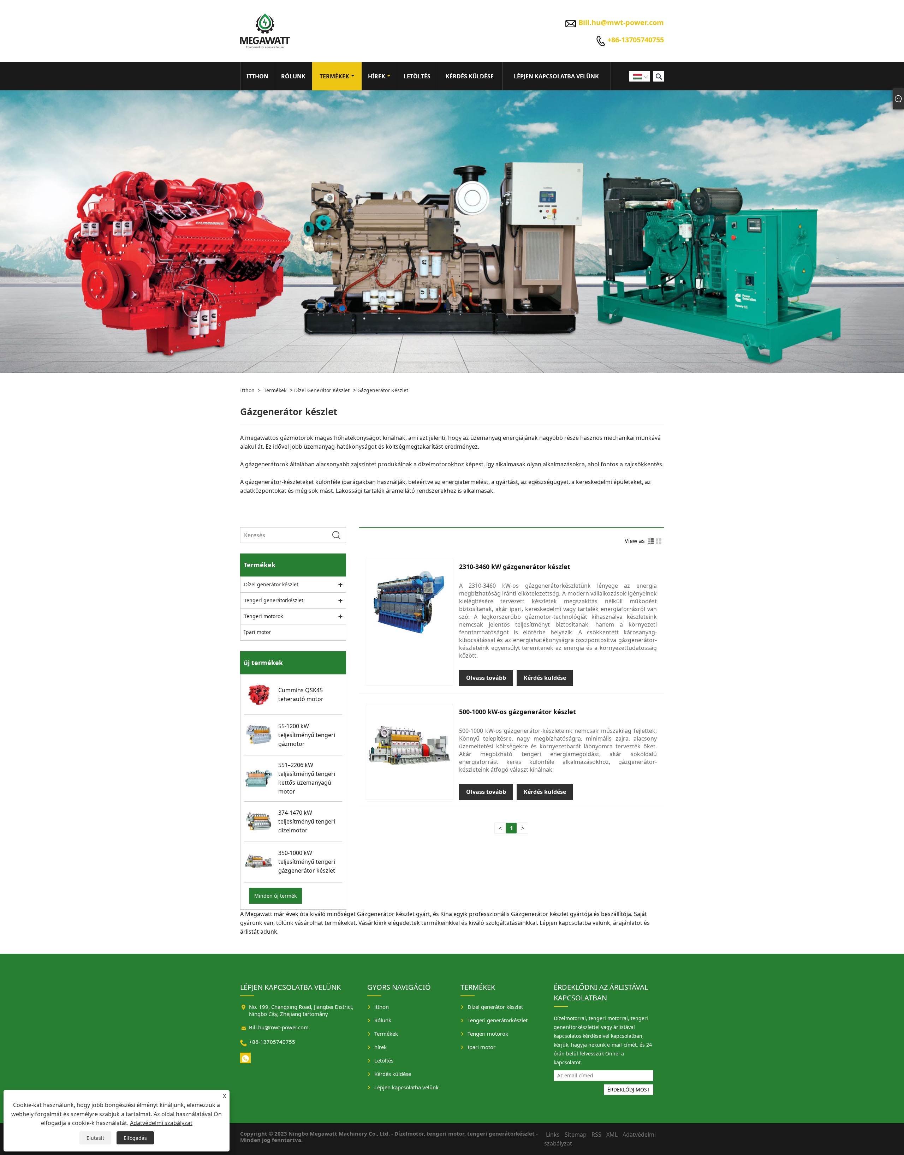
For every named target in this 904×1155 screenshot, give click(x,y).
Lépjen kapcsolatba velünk (556, 76)
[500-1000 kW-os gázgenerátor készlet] (409, 747)
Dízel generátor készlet (322, 390)
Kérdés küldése (470, 76)
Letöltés (417, 76)
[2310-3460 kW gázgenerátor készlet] (409, 602)
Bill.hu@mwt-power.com (621, 22)
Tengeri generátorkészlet (273, 600)
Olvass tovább (486, 678)
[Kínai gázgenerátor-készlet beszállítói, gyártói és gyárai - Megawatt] (265, 31)
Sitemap (576, 1134)
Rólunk (293, 76)
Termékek (334, 76)
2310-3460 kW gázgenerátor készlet (514, 566)
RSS (596, 1134)
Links (553, 1134)
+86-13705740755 (635, 39)
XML (612, 1134)
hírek (376, 76)
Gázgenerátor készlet (382, 390)
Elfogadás (135, 1138)
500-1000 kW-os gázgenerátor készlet (517, 711)
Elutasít (95, 1138)
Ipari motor (257, 632)
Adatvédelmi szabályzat (161, 1123)
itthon (257, 76)
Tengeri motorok (263, 616)
